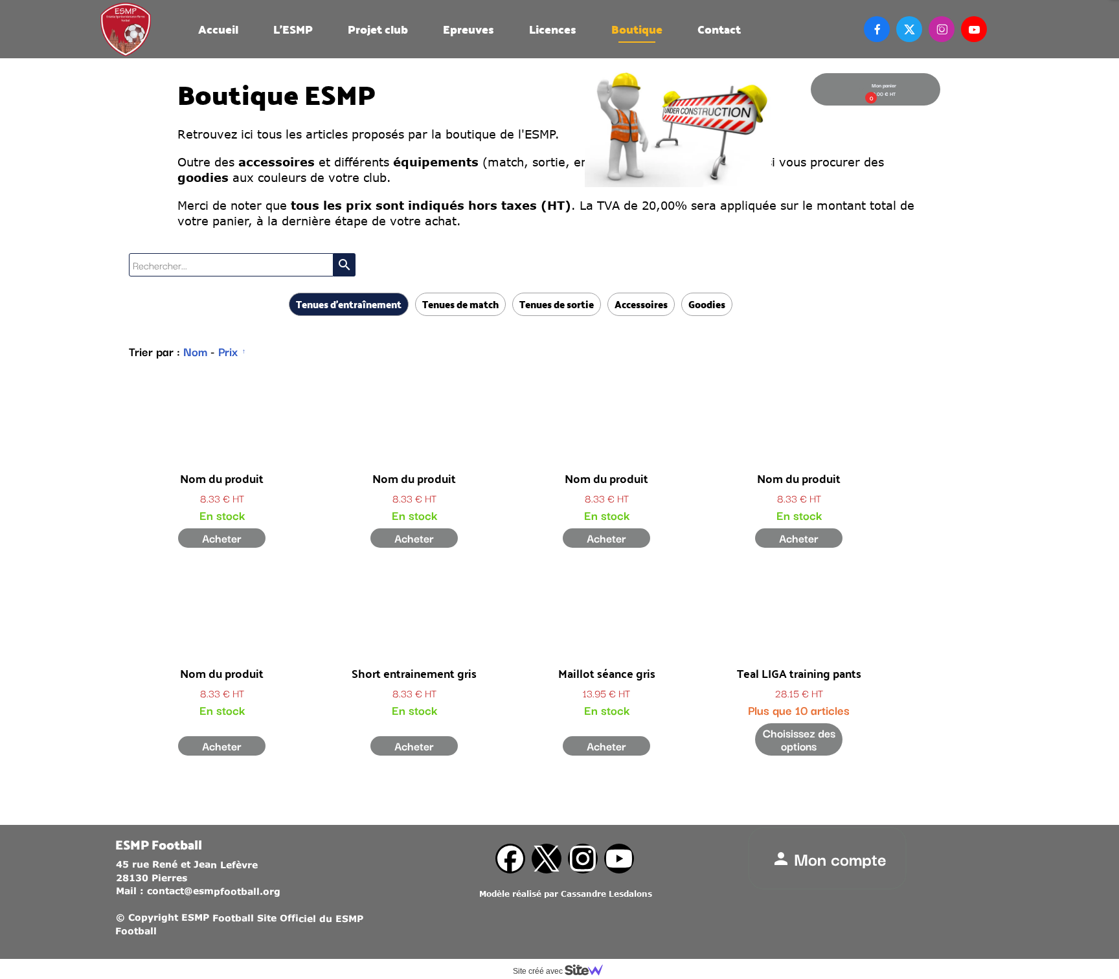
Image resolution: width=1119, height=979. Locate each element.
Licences (552, 28)
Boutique (636, 28)
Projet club (378, 28)
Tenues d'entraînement (348, 304)
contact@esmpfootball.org (213, 891)
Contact (719, 28)
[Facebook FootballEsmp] (510, 858)
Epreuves (468, 28)
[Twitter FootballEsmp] (546, 858)
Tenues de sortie (556, 304)
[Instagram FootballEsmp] (583, 858)
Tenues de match (460, 304)
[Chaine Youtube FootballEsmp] (619, 858)
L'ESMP (293, 28)
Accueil (218, 28)
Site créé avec (539, 971)
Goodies (706, 304)
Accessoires (641, 304)
